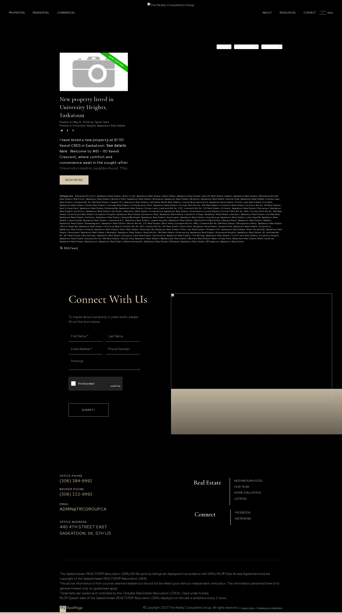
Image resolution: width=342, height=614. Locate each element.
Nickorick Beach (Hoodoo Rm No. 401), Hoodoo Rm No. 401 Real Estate (141, 226)
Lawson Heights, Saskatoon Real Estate (172, 220)
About (267, 12)
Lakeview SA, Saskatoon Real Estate (87, 220)
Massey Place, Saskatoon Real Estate (242, 220)
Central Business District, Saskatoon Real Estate (208, 202)
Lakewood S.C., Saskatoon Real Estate (129, 220)
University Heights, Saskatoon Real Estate (98, 125)
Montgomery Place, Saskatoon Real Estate (259, 223)
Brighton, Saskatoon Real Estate (207, 199)
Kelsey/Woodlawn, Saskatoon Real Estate (144, 217)
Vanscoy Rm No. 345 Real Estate (102, 238)
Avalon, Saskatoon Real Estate (241, 196)
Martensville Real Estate (207, 220)
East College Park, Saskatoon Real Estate (82, 208)
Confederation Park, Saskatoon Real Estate (154, 205)
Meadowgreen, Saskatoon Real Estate (105, 223)
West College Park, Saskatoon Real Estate (234, 238)
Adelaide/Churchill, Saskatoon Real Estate (98, 196)
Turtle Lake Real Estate (244, 235)
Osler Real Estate (129, 229)
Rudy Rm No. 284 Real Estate (159, 232)
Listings (240, 499)
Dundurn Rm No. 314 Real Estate (263, 205)
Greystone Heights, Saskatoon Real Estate (118, 214)
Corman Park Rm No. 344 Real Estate (199, 205)
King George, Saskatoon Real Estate (225, 217)
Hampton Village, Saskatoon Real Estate (207, 214)
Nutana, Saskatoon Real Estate (102, 229)
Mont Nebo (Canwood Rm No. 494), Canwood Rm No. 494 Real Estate (198, 223)
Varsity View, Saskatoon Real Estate (140, 238)
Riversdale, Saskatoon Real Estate (86, 232)
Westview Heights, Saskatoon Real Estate (146, 241)
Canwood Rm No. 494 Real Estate (91, 202)
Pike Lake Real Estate (193, 229)
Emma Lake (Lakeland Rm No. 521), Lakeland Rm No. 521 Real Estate (182, 208)
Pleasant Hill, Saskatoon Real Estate (226, 229)
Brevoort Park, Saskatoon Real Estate (132, 199)
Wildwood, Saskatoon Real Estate (187, 241)
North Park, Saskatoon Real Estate (198, 226)
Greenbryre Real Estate (81, 214)
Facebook (243, 512)
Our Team (241, 487)
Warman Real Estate (199, 238)
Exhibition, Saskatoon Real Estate (92, 211)
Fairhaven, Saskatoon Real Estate (130, 211)
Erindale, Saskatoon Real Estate (239, 208)
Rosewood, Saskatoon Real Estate (124, 232)
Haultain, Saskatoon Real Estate (247, 214)
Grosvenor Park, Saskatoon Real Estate (163, 214)
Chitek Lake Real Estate (248, 202)
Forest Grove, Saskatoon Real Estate (169, 211)
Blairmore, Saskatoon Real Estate (92, 199)
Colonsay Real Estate (118, 205)
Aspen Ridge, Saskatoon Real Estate (181, 196)
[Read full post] (94, 74)
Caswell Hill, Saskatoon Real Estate (130, 202)
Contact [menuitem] (310, 12)
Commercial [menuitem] (66, 12)
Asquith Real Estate (213, 196)
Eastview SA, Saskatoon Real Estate (124, 208)
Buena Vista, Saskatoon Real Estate (246, 199)
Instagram (243, 518)
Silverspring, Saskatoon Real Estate (195, 232)
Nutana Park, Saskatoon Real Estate (238, 226)
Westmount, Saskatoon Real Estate (104, 241)
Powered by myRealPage (270, 608)
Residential (41, 12)
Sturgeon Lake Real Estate (137, 235)
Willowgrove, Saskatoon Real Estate (225, 241)
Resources (288, 12)
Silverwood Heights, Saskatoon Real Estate (239, 232)
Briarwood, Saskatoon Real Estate (171, 199)
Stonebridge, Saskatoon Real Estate (101, 235)
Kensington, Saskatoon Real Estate (186, 217)
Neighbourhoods (248, 481)
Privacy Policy (248, 608)
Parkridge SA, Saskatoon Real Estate (160, 229)
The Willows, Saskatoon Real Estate (211, 235)
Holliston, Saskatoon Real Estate (102, 217)
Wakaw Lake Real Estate (174, 238)
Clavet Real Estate (95, 205)
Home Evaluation (247, 492)
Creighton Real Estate (232, 205)
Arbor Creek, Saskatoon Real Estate (142, 196)
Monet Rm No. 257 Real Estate (144, 223)
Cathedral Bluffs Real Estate (165, 202)
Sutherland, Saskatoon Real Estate (172, 235)
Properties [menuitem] (17, 12)
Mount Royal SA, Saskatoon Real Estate (82, 226)
